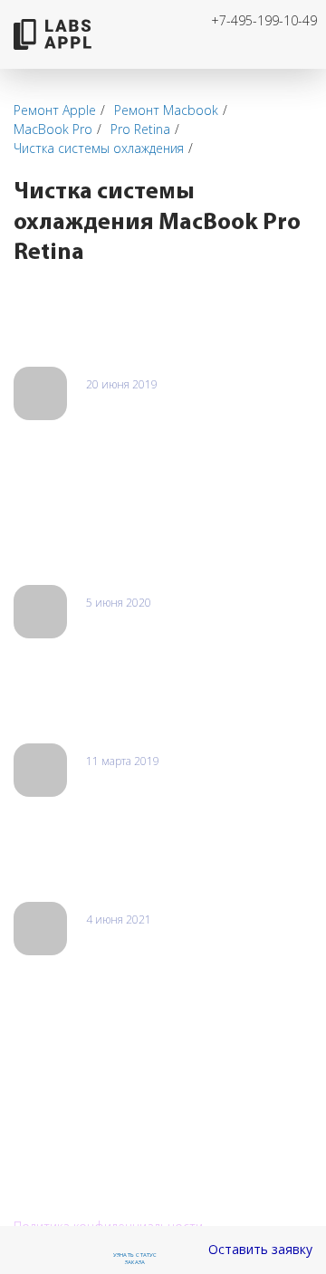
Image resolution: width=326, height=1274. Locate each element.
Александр (118, 780)
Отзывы (47, 331)
